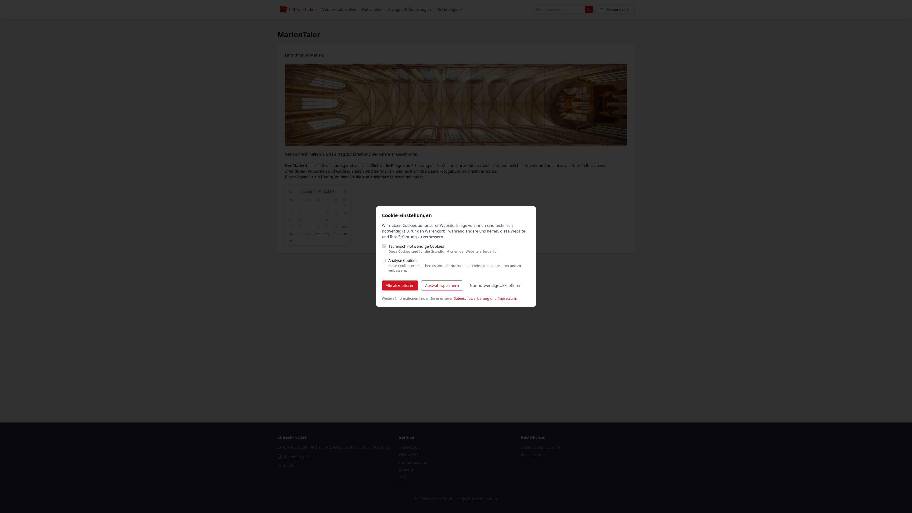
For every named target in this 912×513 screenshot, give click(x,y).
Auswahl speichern (442, 285)
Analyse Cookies (402, 260)
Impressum (507, 298)
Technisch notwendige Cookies (416, 246)
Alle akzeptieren (400, 285)
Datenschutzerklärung (471, 298)
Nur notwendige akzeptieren (496, 285)
